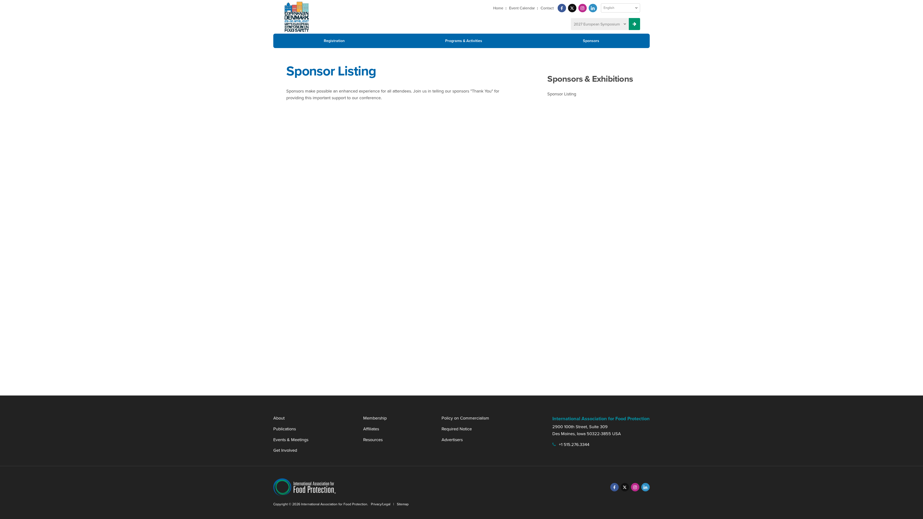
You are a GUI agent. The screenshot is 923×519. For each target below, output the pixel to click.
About (279, 418)
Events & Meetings (290, 440)
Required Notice (457, 429)
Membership (375, 418)
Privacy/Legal (380, 504)
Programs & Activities (463, 40)
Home (498, 8)
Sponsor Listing (561, 94)
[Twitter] (572, 8)
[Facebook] (562, 8)
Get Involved (285, 450)
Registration (334, 40)
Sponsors (591, 40)
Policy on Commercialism (465, 418)
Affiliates (371, 429)
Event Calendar (522, 8)
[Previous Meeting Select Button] (634, 24)
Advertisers (452, 440)
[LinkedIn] (593, 8)
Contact (547, 8)
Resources (373, 440)
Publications (284, 429)
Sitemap (403, 504)
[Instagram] (582, 8)
